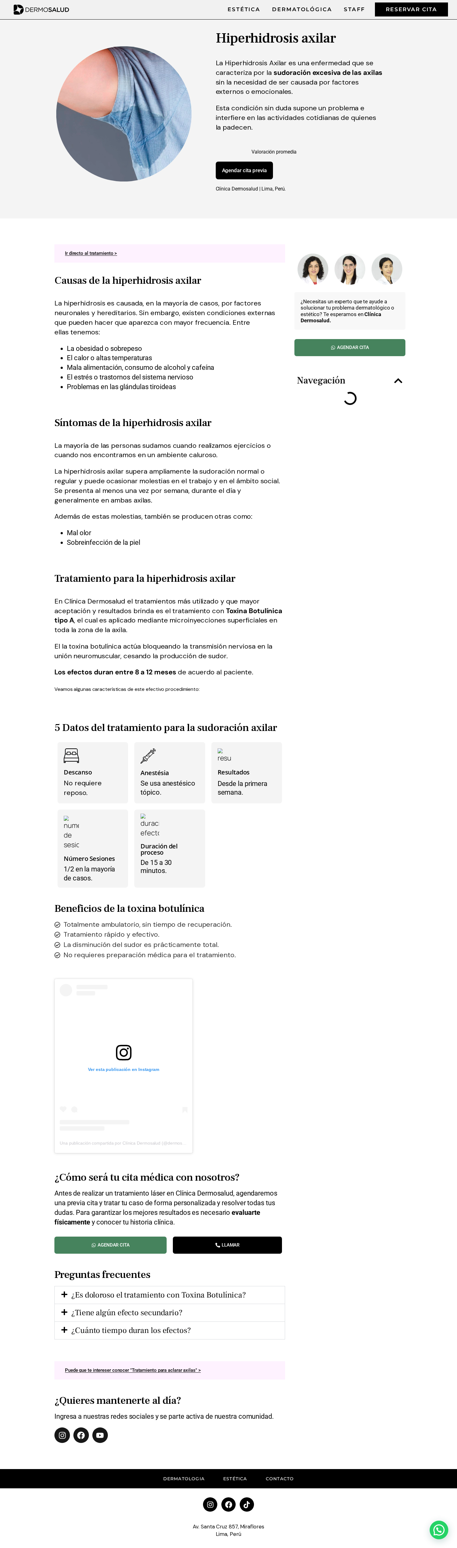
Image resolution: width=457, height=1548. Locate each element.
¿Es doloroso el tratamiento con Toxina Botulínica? (158, 1295)
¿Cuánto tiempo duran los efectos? (131, 1330)
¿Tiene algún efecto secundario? (126, 1312)
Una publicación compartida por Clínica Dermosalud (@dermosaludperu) (130, 1143)
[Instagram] (62, 1435)
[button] (170, 1295)
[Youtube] (100, 1435)
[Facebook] (81, 1435)
